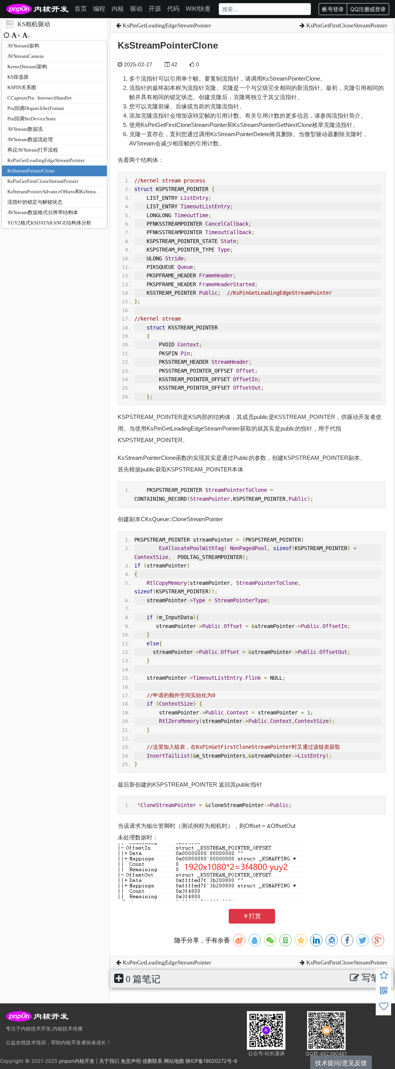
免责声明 (131, 1061)
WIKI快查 (198, 8)
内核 (117, 8)
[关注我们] (384, 992)
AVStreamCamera (25, 56)
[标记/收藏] (384, 976)
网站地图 (174, 1061)
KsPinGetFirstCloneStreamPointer (42, 181)
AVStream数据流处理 (30, 139)
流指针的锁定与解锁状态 (34, 202)
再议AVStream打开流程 (32, 150)
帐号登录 (333, 9)
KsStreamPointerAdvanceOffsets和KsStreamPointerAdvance (70, 191)
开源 (155, 8)
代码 (173, 8)
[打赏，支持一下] (384, 1007)
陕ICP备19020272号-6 (211, 1061)
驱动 (136, 8)
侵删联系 (152, 1061)
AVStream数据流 (25, 129)
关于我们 (109, 1061)
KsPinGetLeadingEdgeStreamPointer (45, 160)
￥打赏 (252, 916)
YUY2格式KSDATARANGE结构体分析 (49, 223)
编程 (99, 8)
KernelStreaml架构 (27, 66)
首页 (80, 8)
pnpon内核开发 (77, 1061)
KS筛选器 (18, 77)
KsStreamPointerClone (31, 171)
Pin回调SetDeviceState (31, 119)
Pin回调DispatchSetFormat (35, 108)
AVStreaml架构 (23, 46)
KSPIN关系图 (21, 87)
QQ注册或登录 (368, 9)
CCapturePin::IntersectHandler (39, 98)
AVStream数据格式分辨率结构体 (42, 212)
